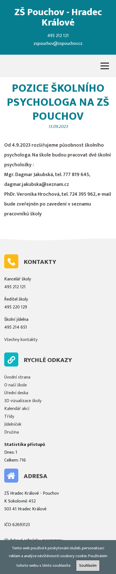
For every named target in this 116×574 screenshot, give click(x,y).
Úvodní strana (17, 377)
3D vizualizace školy (22, 401)
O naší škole (15, 385)
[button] (105, 66)
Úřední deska (16, 393)
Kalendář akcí (16, 408)
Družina (11, 432)
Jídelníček (12, 424)
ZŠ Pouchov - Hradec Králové (58, 17)
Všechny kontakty (20, 340)
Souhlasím (88, 565)
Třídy (9, 416)
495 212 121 (58, 36)
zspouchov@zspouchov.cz (58, 43)
